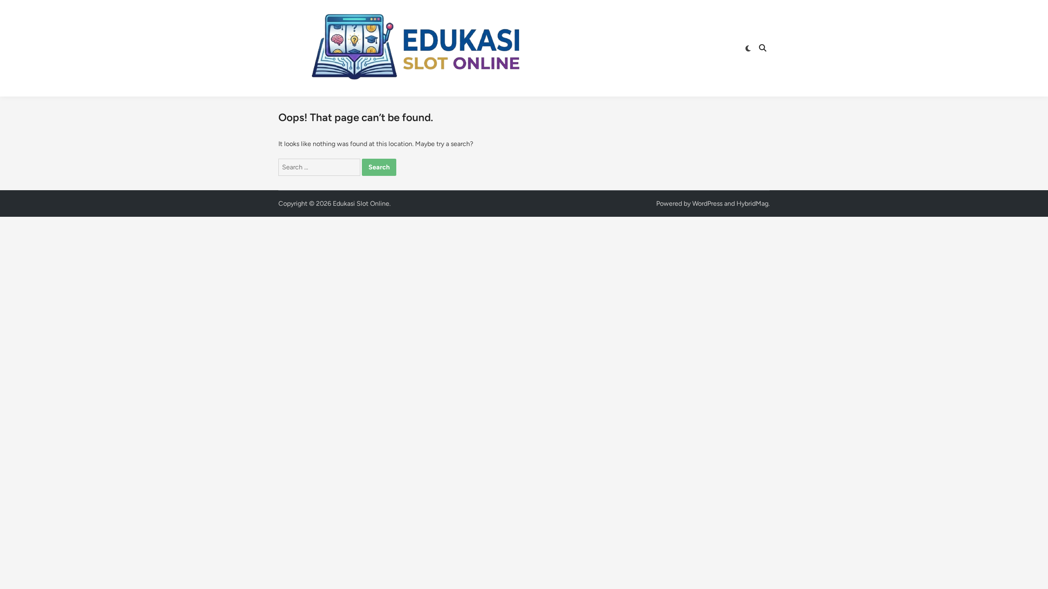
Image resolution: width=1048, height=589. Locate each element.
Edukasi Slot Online (361, 203)
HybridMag (752, 203)
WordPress (707, 203)
